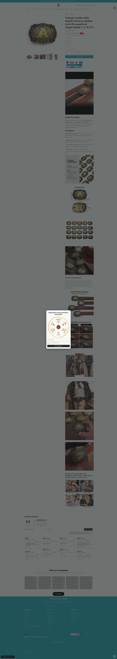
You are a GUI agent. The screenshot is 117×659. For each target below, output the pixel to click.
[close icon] (69, 311)
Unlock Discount (58, 346)
